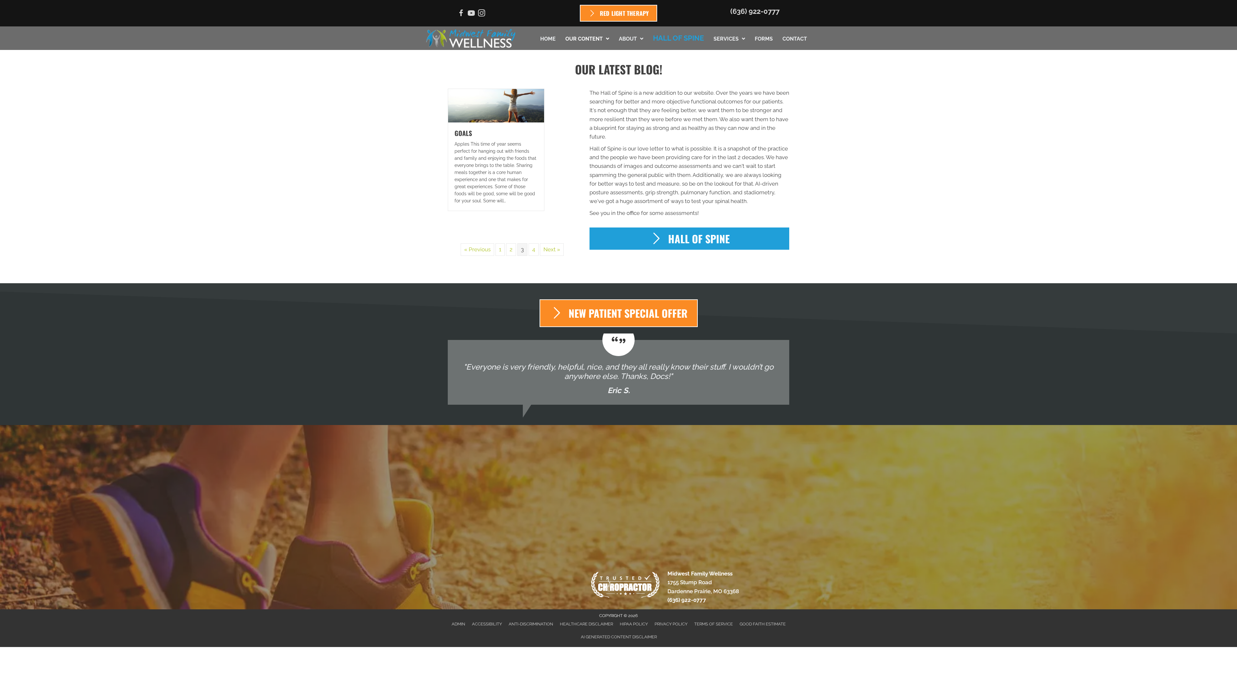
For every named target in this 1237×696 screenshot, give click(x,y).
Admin (458, 624)
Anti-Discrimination (531, 624)
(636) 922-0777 (755, 11)
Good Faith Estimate (763, 624)
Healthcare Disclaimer (586, 624)
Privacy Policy (671, 624)
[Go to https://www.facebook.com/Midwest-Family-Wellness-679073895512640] (461, 14)
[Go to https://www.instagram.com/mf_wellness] (481, 14)
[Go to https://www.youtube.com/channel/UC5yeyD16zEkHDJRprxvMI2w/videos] (471, 14)
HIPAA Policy (634, 624)
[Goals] (496, 105)
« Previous (477, 249)
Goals (463, 133)
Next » (551, 249)
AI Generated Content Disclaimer (619, 636)
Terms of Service (713, 624)
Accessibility (487, 624)
